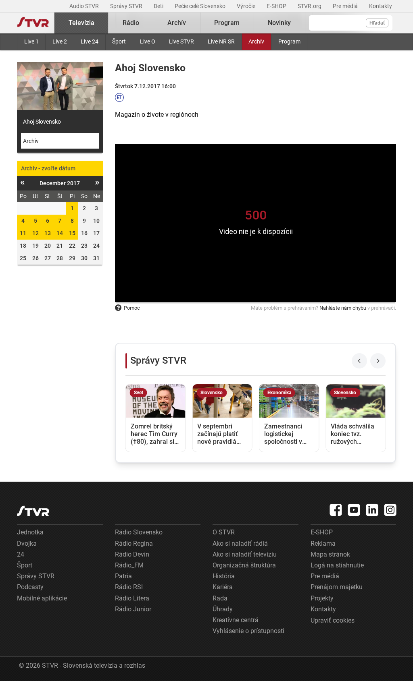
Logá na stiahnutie (337, 565)
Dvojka (27, 543)
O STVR (224, 532)
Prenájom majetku (337, 587)
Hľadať (377, 23)
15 (72, 233)
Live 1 (31, 41)
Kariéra (223, 587)
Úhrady (223, 609)
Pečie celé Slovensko (201, 6)
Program (289, 41)
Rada (220, 598)
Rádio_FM (129, 565)
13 (47, 233)
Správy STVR (127, 6)
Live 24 (89, 41)
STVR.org (310, 6)
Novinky (279, 23)
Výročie (247, 6)
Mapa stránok (330, 554)
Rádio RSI (129, 587)
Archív (256, 41)
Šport (119, 41)
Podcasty (30, 587)
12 (35, 233)
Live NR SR (221, 41)
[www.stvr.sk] (33, 510)
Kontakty (380, 6)
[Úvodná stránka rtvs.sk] (33, 23)
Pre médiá (346, 6)
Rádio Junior (133, 609)
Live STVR (181, 41)
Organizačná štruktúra (244, 565)
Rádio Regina (134, 543)
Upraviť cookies (333, 620)
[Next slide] (378, 360)
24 (20, 554)
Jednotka (30, 532)
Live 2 (59, 41)
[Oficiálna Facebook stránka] (336, 510)
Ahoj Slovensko (42, 121)
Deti (159, 6)
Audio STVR (84, 6)
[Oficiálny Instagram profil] (390, 510)
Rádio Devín (132, 554)
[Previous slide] (359, 360)
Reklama (323, 543)
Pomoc (132, 308)
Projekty (322, 598)
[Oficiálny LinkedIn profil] (372, 510)
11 (23, 233)
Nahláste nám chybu (342, 308)
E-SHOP (277, 6)
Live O (147, 41)
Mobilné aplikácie (42, 598)
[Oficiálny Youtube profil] (354, 510)
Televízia (81, 23)
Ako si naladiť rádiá (240, 543)
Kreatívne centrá (236, 620)
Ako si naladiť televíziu (245, 554)
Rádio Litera (132, 598)
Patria (123, 576)
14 (59, 233)
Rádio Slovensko (139, 532)
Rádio (131, 23)
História (224, 576)
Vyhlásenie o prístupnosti (248, 631)
